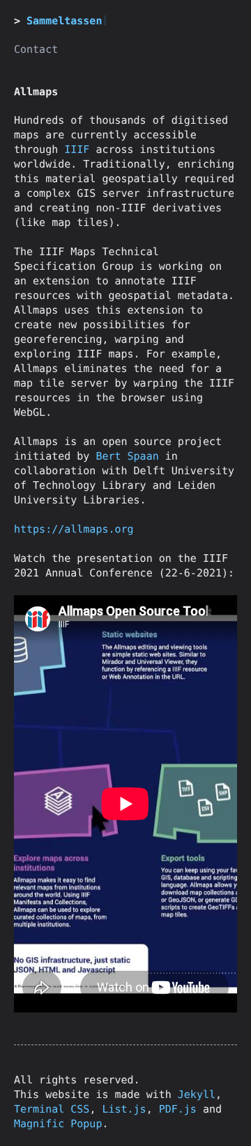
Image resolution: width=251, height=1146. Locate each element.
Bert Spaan (127, 456)
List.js (124, 1109)
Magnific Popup (58, 1123)
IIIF (76, 149)
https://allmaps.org (74, 529)
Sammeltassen (64, 21)
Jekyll (196, 1094)
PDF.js (178, 1109)
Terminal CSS (51, 1109)
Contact (36, 49)
